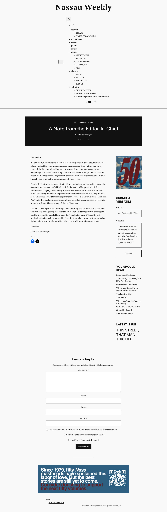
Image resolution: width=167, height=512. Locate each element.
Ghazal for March (124, 310)
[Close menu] (68, 19)
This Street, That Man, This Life (127, 335)
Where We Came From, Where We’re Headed (127, 289)
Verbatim (120, 221)
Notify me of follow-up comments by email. (85, 435)
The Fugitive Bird (124, 294)
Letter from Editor (83, 123)
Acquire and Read (124, 314)
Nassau (69, 8)
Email (83, 407)
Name (83, 396)
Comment (83, 370)
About (49, 500)
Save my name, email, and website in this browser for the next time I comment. (83, 430)
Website (83, 418)
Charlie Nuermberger (83, 135)
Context (119, 207)
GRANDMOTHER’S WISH (128, 307)
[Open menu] (60, 62)
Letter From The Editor (126, 285)
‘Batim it (129, 253)
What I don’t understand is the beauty (128, 302)
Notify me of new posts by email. (85, 440)
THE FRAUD (121, 297)
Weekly (98, 8)
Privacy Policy (56, 503)
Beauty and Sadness (125, 275)
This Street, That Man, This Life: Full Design (128, 280)
